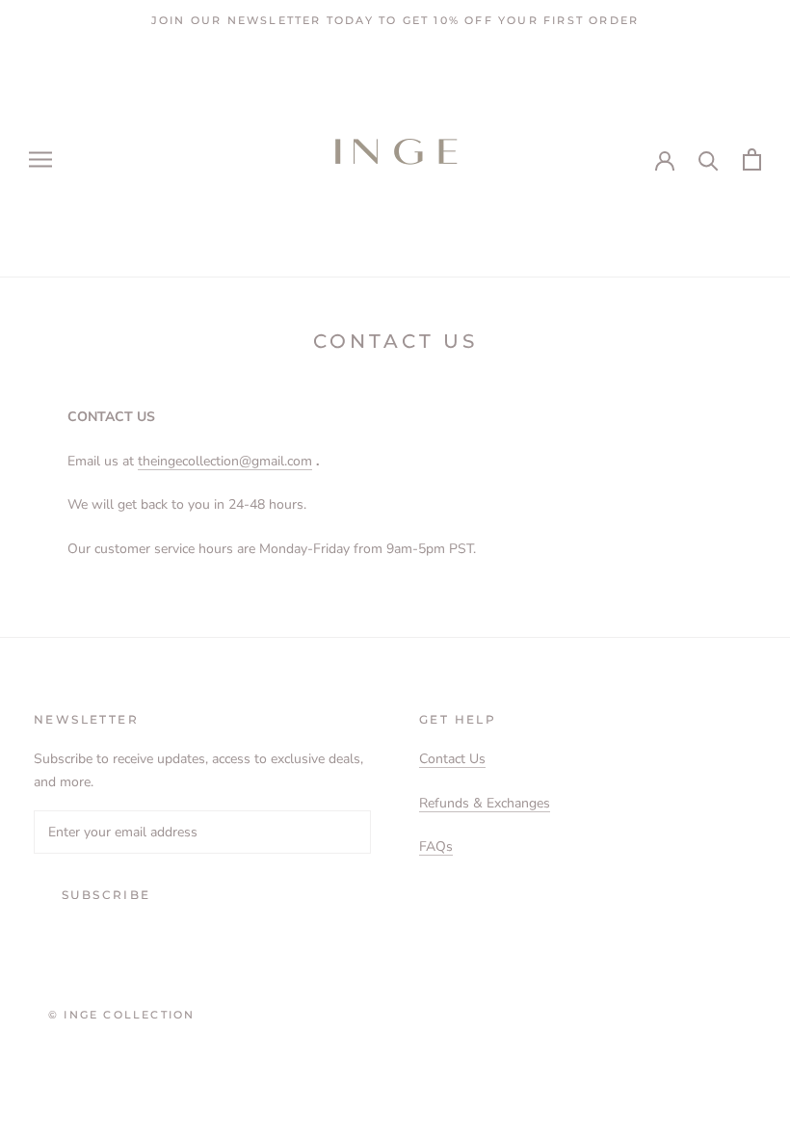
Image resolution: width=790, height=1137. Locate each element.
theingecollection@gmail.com (225, 461)
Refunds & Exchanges (484, 803)
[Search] (708, 159)
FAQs (436, 846)
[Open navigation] (40, 159)
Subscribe (106, 894)
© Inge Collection (121, 1014)
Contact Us (452, 759)
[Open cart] (752, 159)
